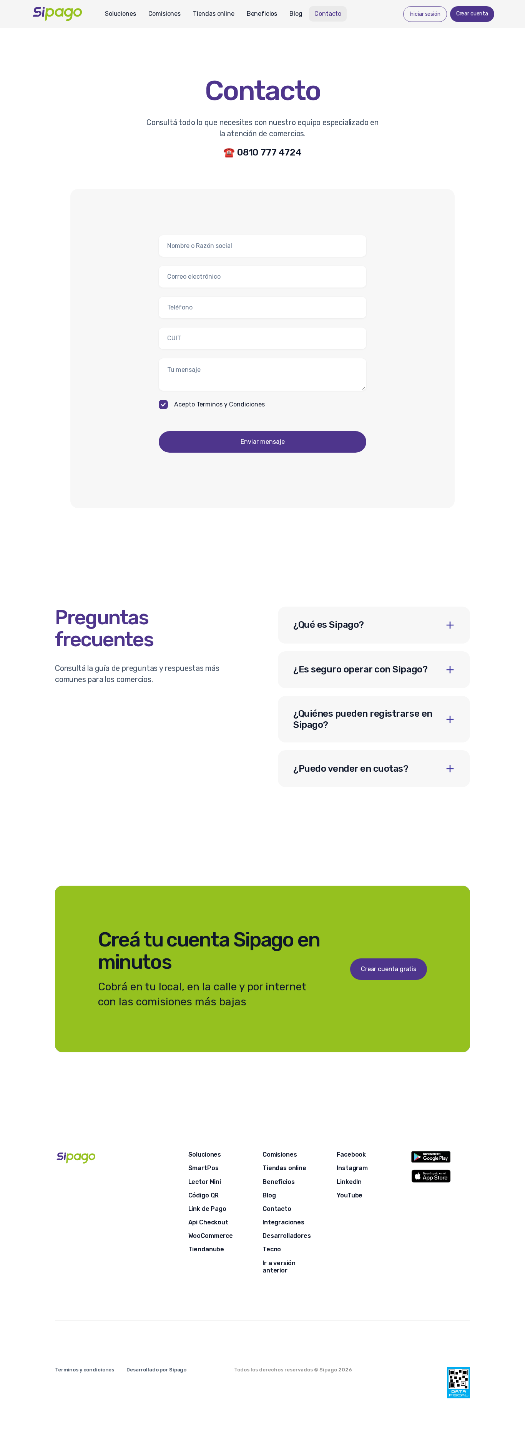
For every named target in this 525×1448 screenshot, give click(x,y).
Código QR (203, 1195)
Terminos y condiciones (84, 1370)
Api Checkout (208, 1222)
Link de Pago (207, 1208)
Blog (295, 13)
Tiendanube (206, 1249)
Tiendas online (213, 13)
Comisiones (164, 13)
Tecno (271, 1249)
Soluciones (120, 13)
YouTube (349, 1195)
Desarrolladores (286, 1235)
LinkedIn (349, 1181)
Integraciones (283, 1222)
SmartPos (203, 1168)
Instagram (352, 1168)
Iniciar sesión (425, 14)
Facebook (351, 1154)
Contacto (327, 13)
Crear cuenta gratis (388, 969)
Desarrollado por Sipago (156, 1370)
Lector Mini (204, 1181)
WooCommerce (210, 1235)
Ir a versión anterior (279, 1266)
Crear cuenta (472, 13)
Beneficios (262, 13)
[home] (65, 13)
